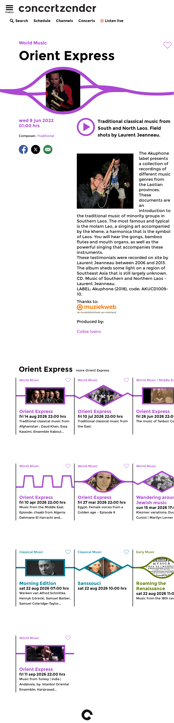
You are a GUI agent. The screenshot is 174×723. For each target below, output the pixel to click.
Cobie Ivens (89, 331)
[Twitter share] (35, 150)
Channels (64, 21)
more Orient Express (92, 370)
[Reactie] (47, 150)
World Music (33, 43)
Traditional (45, 136)
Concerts (86, 21)
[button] (86, 127)
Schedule (42, 21)
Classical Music (31, 552)
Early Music (145, 552)
